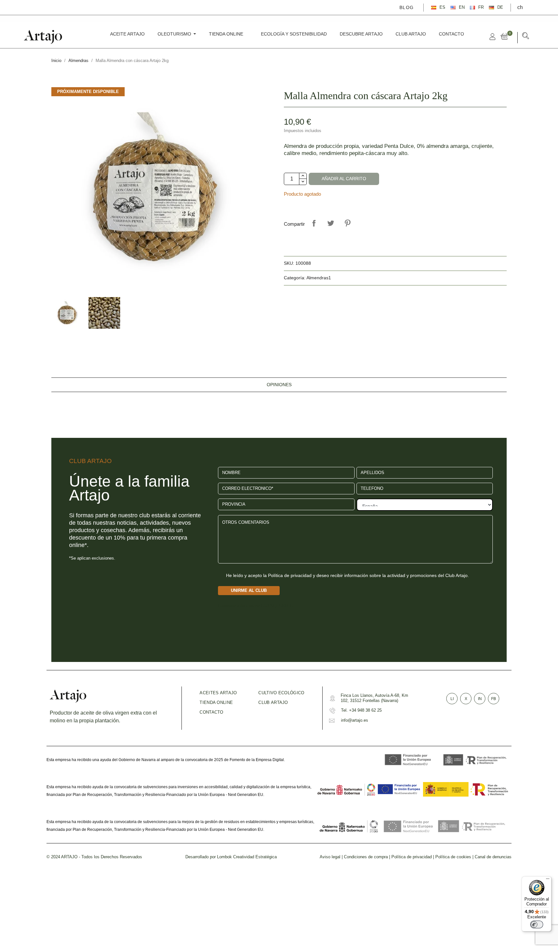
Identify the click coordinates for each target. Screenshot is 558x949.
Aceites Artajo (218, 692)
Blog (406, 7)
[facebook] (32, 7)
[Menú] (548, 880)
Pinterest (347, 223)
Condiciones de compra (366, 856)
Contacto (211, 712)
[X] (42, 7)
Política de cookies (453, 856)
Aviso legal (330, 856)
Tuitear (330, 223)
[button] (526, 37)
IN (480, 698)
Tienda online (216, 702)
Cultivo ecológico (281, 692)
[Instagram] (51, 7)
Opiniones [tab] (279, 384)
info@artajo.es (354, 720)
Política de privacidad (411, 856)
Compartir (313, 223)
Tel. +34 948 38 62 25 (361, 710)
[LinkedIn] (61, 7)
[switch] (536, 924)
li (452, 698)
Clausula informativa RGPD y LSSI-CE (257, 605)
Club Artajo (273, 702)
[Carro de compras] (505, 36)
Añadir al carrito (344, 178)
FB (493, 698)
